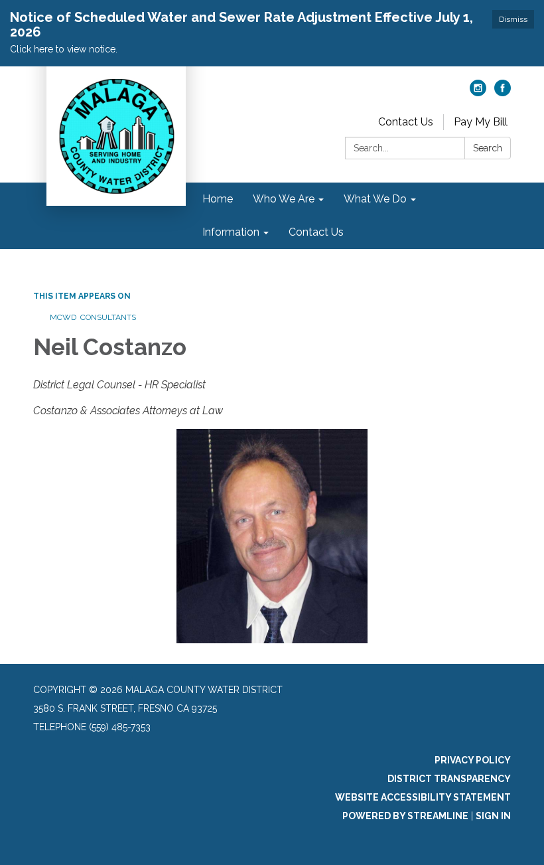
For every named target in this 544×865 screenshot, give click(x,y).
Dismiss (513, 19)
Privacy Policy (473, 760)
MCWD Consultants (93, 317)
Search (487, 148)
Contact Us (405, 122)
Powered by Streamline (405, 816)
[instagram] (478, 92)
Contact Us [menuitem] (316, 232)
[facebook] (502, 92)
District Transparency (449, 778)
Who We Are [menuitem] (283, 199)
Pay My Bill (481, 122)
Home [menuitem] (217, 199)
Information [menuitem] (230, 232)
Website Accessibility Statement (423, 797)
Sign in (493, 816)
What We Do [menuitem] (375, 199)
